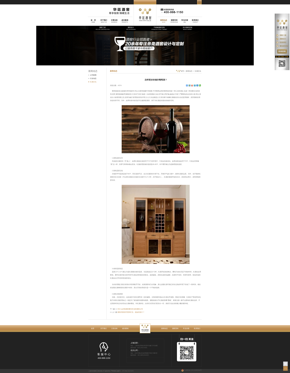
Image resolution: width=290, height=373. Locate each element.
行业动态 (93, 78)
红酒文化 (93, 82)
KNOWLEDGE (174, 21)
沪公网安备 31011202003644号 (193, 370)
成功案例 (125, 328)
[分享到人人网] (197, 85)
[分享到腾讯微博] (195, 85)
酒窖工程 (103, 28)
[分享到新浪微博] (192, 85)
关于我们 (103, 328)
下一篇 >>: (126, 309)
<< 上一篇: (127, 312)
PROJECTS (124, 21)
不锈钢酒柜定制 (159, 28)
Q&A (184, 21)
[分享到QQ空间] (190, 85)
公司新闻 (93, 75)
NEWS (163, 21)
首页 (182, 71)
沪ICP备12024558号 (128, 371)
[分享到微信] (200, 85)
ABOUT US (103, 21)
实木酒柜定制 (187, 28)
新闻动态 (189, 71)
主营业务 (114, 328)
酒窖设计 (130, 28)
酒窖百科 (175, 328)
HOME (93, 21)
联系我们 (197, 328)
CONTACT (195, 21)
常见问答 (186, 328)
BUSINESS (114, 21)
